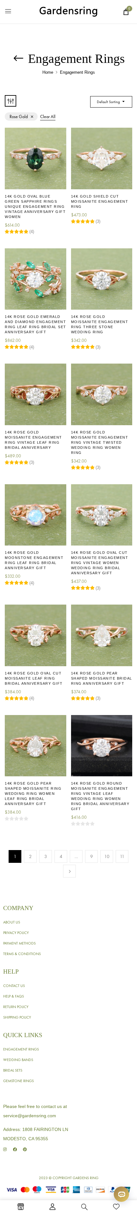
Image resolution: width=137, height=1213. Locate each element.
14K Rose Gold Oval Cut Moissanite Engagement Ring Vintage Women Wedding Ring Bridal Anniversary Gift (99, 563)
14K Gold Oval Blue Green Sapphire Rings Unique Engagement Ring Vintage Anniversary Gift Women (35, 206)
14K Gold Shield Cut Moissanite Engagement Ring (99, 201)
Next (69, 871)
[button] (126, 11)
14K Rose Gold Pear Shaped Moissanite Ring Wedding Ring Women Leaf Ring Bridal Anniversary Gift (33, 793)
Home (47, 72)
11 (122, 856)
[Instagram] (5, 1149)
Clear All (47, 116)
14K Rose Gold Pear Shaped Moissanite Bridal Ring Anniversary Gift (101, 678)
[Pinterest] (24, 1149)
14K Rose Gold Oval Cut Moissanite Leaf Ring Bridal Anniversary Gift (34, 678)
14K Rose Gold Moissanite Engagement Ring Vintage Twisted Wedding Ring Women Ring (99, 442)
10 (107, 856)
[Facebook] (14, 1149)
